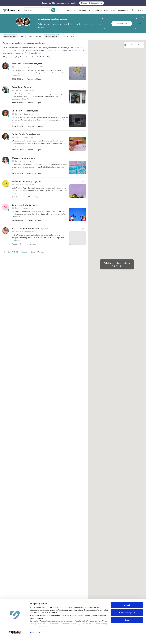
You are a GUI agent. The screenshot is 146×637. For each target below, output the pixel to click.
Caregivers (83, 10)
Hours (38, 36)
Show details (35, 632)
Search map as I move (135, 45)
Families (69, 10)
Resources (122, 10)
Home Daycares (10, 36)
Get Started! (122, 23)
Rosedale (25, 252)
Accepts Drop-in (51, 36)
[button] (83, 64)
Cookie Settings (125, 612)
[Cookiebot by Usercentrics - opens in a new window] (15, 632)
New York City (13, 252)
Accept (127, 605)
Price (22, 36)
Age (30, 36)
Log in (140, 10)
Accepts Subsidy (68, 36)
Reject (126, 620)
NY (4, 252)
